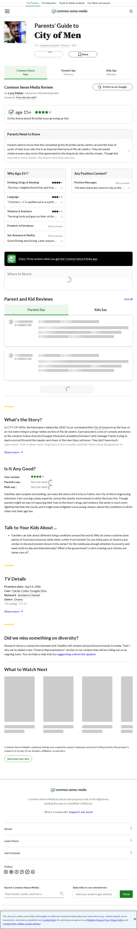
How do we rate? (26, 97)
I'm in (126, 894)
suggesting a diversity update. (76, 654)
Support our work (81, 812)
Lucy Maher (16, 93)
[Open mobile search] (131, 12)
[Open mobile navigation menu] (7, 12)
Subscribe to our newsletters (90, 887)
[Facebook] (16, 872)
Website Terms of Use (98, 920)
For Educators (49, 3)
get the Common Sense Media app (76, 258)
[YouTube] (11, 872)
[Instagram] (6, 872)
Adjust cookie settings (29, 924)
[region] (68, 920)
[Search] (61, 894)
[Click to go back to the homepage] (69, 11)
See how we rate (18, 758)
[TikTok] (27, 872)
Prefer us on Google (115, 86)
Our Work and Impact (98, 3)
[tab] (25, 72)
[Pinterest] (22, 872)
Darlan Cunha (20, 590)
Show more (11, 452)
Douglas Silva (38, 590)
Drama (65, 45)
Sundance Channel (49, 45)
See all (128, 299)
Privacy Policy (117, 920)
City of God (99, 427)
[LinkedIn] (33, 872)
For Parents (33, 3)
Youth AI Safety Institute (72, 3)
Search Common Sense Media (21, 887)
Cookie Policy (49, 920)
